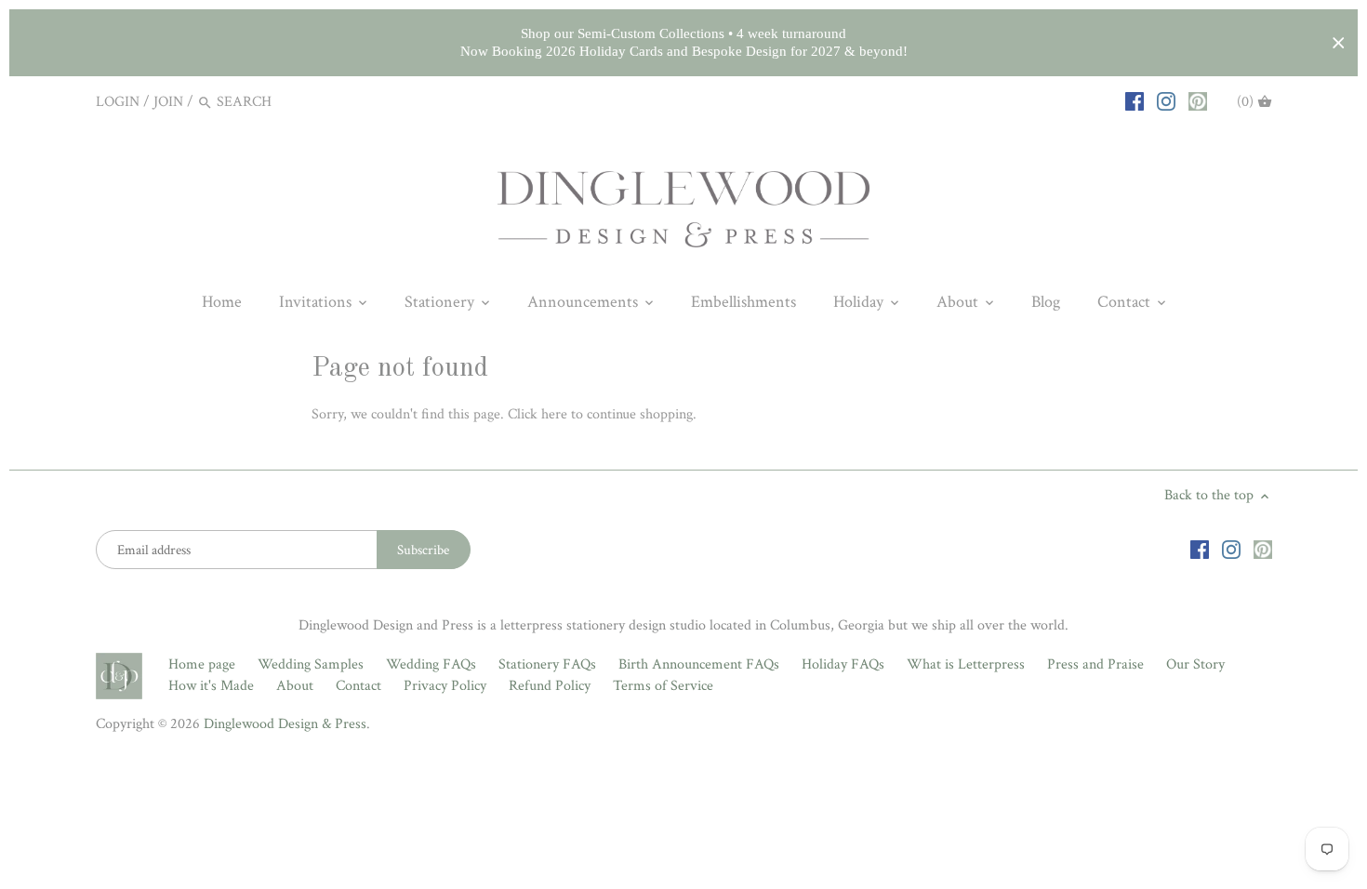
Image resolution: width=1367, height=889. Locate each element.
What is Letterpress (966, 664)
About (294, 686)
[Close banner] (1338, 43)
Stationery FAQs (547, 664)
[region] (683, 42)
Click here (537, 414)
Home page (201, 664)
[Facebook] (1134, 101)
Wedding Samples (311, 664)
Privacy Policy (445, 686)
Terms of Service (663, 686)
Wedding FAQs (431, 664)
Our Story (1195, 664)
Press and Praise (1095, 664)
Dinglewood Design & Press (285, 724)
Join (168, 102)
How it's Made (211, 686)
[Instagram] (1166, 101)
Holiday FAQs (843, 664)
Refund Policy (550, 686)
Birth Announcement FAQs (698, 664)
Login (117, 102)
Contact (358, 686)
